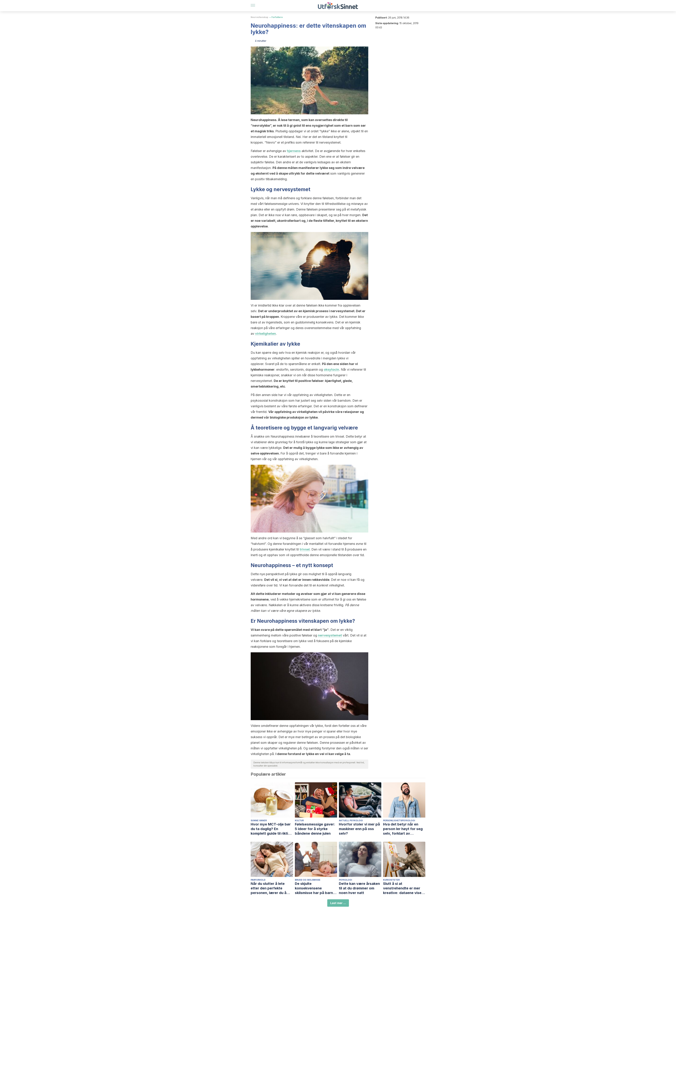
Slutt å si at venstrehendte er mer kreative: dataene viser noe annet (403, 888)
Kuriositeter (391, 880)
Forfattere (277, 17)
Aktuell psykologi (351, 820)
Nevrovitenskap (259, 17)
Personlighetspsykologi (399, 820)
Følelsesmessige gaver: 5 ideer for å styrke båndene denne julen (315, 829)
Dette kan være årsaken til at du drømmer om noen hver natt (359, 888)
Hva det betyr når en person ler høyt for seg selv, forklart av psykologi (403, 829)
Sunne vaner (259, 820)
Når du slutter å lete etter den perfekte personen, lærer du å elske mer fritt (268, 888)
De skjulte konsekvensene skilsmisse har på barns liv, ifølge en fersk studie (316, 888)
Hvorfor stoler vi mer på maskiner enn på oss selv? (359, 829)
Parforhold (258, 880)
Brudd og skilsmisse (307, 880)
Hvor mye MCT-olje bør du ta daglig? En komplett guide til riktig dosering (271, 829)
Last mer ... (338, 903)
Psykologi (345, 880)
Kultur (299, 820)
